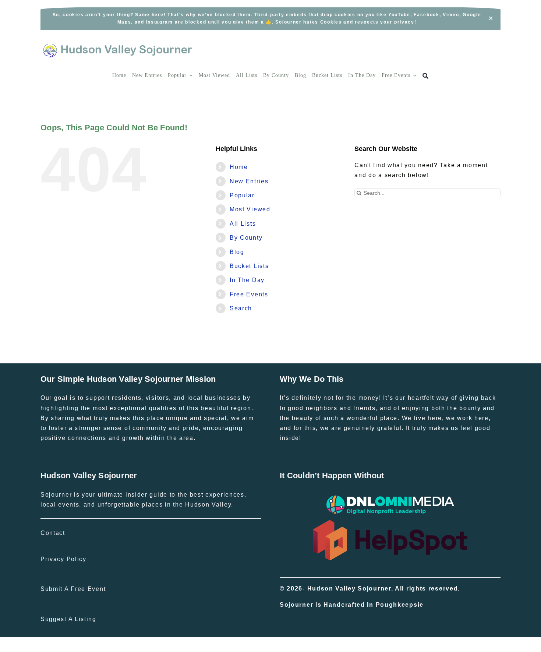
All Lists (243, 224)
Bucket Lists (249, 266)
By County (246, 238)
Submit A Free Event (73, 589)
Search (241, 308)
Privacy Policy (63, 559)
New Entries (249, 181)
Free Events (249, 294)
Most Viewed (250, 209)
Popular (242, 195)
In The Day (247, 280)
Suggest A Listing (68, 619)
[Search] (425, 76)
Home (239, 167)
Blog (237, 252)
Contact (52, 533)
